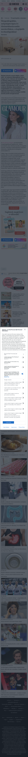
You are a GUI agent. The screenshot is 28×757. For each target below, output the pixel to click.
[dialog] (14, 378)
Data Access (14, 427)
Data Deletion (6, 427)
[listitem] (14, 354)
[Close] (25, 330)
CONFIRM (8, 422)
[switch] (23, 357)
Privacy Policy (22, 427)
